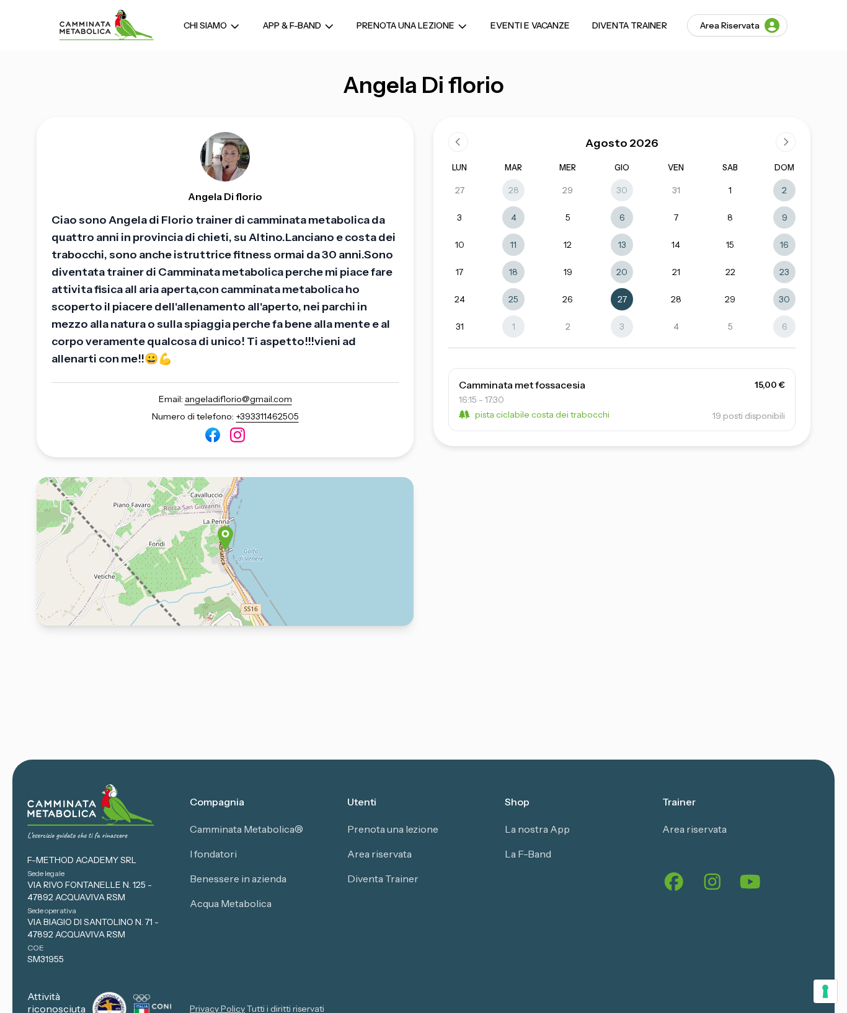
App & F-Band (292, 25)
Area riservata (379, 854)
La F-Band (528, 854)
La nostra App (537, 829)
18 (513, 272)
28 (513, 190)
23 (784, 272)
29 (567, 190)
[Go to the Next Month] (786, 142)
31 (676, 190)
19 (568, 272)
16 (784, 244)
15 (730, 244)
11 (513, 244)
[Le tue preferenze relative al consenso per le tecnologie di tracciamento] (825, 991)
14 (676, 244)
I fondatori (213, 854)
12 (568, 244)
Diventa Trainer (629, 25)
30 (621, 190)
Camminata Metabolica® (246, 829)
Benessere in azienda (238, 878)
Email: (225, 399)
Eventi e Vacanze (530, 25)
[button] (225, 538)
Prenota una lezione (406, 25)
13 (622, 244)
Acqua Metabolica (231, 903)
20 (621, 272)
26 (567, 299)
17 (459, 272)
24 (460, 299)
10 (459, 244)
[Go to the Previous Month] (458, 142)
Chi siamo (205, 25)
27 (459, 190)
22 (730, 272)
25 (513, 299)
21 (676, 272)
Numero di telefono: (225, 416)
